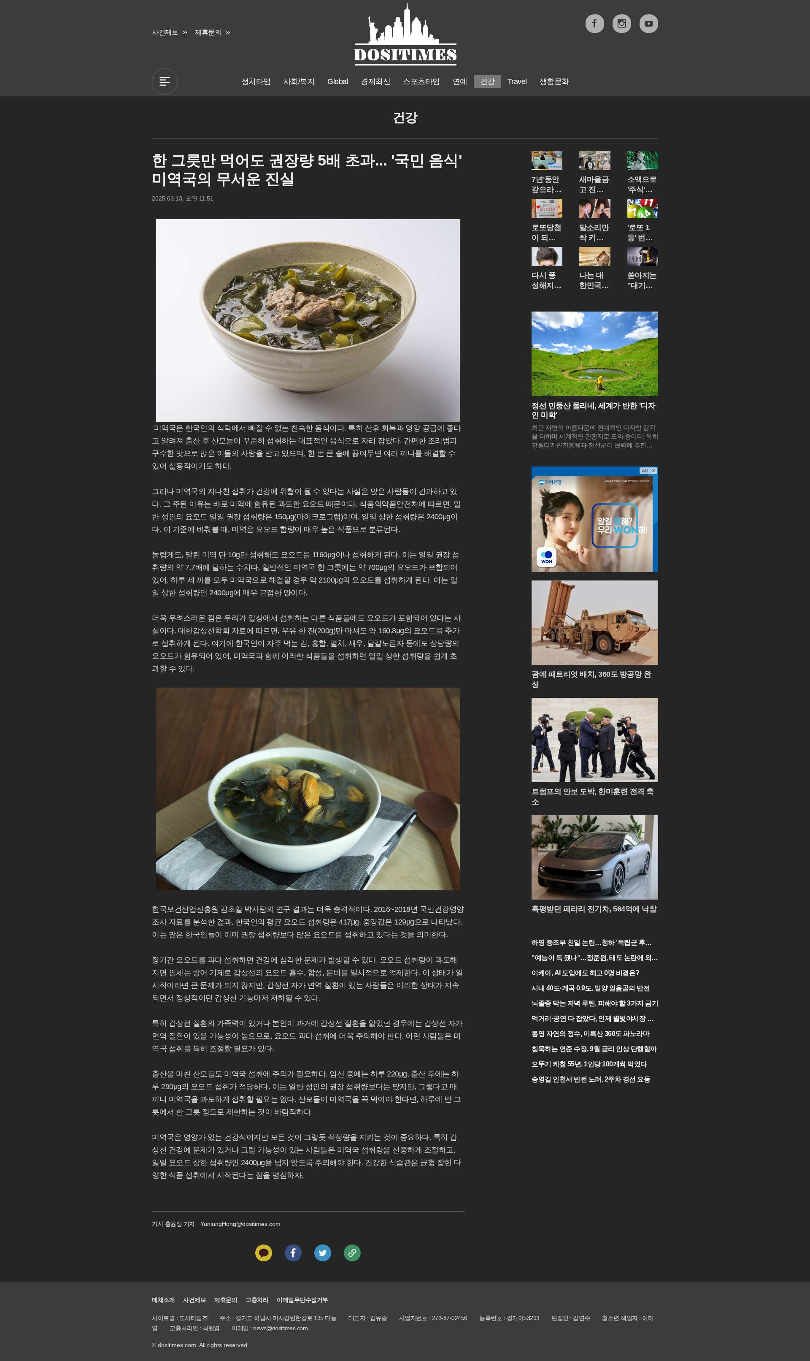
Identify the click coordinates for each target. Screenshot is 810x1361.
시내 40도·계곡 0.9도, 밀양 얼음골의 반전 (591, 988)
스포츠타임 (421, 81)
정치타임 (256, 81)
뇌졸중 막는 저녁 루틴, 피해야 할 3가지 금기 (595, 1003)
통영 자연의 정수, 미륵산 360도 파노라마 (590, 1033)
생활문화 (554, 81)
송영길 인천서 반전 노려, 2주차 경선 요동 (591, 1079)
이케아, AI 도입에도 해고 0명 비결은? (586, 972)
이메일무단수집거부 (302, 1299)
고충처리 (257, 1299)
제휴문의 (208, 32)
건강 (487, 81)
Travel (517, 81)
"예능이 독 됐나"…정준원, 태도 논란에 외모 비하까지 (595, 958)
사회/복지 (299, 81)
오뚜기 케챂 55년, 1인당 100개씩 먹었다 (589, 1064)
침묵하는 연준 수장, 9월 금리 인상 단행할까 (594, 1048)
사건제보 (165, 32)
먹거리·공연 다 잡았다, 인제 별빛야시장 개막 (592, 1019)
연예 (460, 81)
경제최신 (375, 81)
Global (337, 81)
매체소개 (163, 1299)
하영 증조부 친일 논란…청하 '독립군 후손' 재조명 (592, 943)
